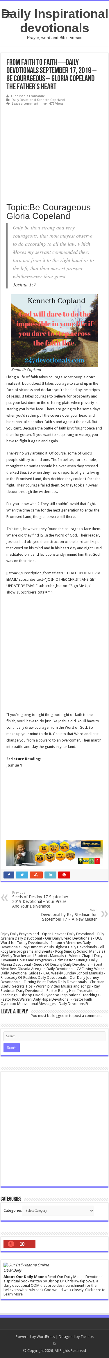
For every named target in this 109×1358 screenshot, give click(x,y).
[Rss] (54, 1343)
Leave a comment (25, 104)
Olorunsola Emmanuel (28, 96)
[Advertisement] (54, 153)
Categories (12, 1210)
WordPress (46, 1336)
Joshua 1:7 (24, 284)
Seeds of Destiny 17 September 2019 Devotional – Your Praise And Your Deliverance (40, 899)
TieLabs (87, 1336)
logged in (60, 1015)
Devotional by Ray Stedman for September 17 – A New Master (69, 915)
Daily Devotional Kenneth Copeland (38, 100)
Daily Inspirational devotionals (54, 21)
